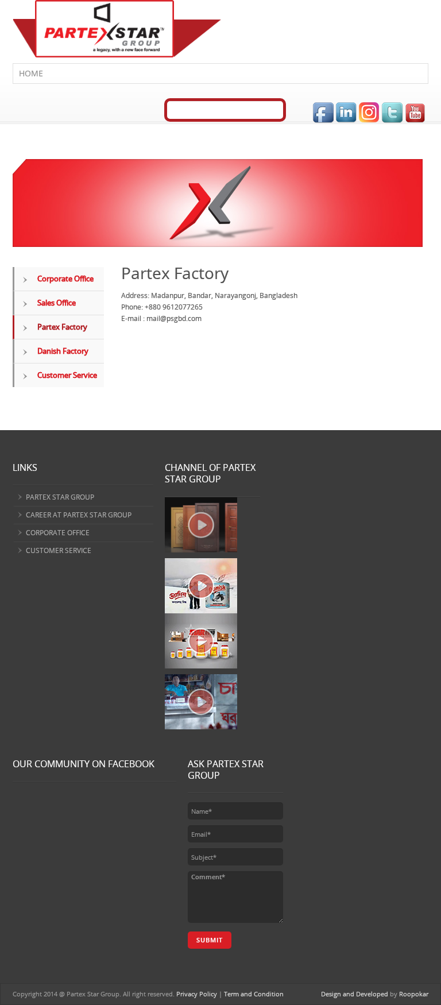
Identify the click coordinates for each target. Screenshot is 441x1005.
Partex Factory (62, 327)
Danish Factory (62, 351)
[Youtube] (416, 112)
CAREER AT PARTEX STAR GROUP (78, 515)
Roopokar (413, 993)
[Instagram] (369, 112)
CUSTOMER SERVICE (58, 550)
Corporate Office (65, 278)
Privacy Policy (196, 993)
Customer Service (67, 375)
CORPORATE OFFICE (58, 533)
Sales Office (56, 302)
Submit (209, 940)
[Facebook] (323, 112)
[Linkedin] (346, 112)
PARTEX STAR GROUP (60, 497)
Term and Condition (254, 993)
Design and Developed (354, 993)
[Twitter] (392, 112)
